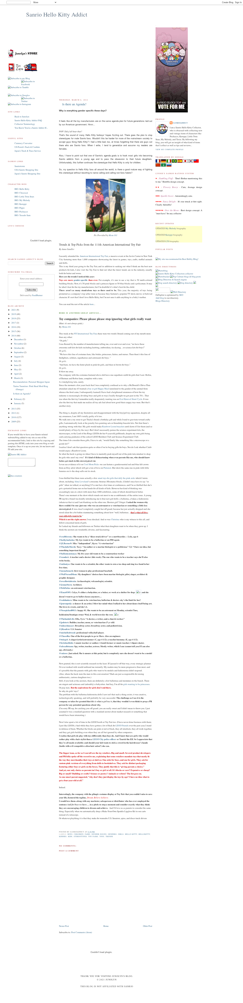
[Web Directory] (178, 291)
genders (112, 834)
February (18, 399)
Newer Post (64, 925)
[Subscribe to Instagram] (19, 104)
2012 (14, 412)
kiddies (63, 836)
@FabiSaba (64, 587)
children (78, 834)
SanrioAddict (180, 123)
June (16, 365)
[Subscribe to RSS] (136, 826)
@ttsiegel (63, 639)
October (18, 347)
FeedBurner (37, 295)
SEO (181, 294)
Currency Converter (23, 143)
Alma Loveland (81, 481)
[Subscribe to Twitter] (31, 101)
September (19, 352)
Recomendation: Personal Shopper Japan (31, 381)
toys (102, 836)
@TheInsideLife (66, 618)
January (17, 403)
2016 (14, 326)
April (16, 373)
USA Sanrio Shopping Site (26, 169)
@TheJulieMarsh (67, 546)
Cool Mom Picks (91, 464)
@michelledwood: (67, 632)
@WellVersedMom (68, 574)
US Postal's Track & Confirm (27, 146)
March (17, 378)
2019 (14, 314)
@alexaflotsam (66, 646)
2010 (14, 417)
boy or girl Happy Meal (98, 388)
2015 (14, 331)
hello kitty (131, 834)
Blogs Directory (163, 300)
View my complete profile (169, 149)
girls (121, 834)
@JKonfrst (64, 629)
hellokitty (144, 834)
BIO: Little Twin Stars (24, 196)
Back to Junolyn (22, 116)
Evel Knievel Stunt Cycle (131, 399)
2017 (14, 322)
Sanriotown (20, 166)
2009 (14, 421)
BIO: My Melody (22, 200)
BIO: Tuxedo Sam (22, 215)
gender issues (99, 834)
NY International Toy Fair (85, 333)
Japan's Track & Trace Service (28, 150)
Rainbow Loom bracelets (113, 426)
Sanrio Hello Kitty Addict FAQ (28, 120)
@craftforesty (65, 536)
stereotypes (80, 836)
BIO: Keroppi (21, 203)
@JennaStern (65, 584)
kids (70, 836)
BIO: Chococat (21, 192)
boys (70, 834)
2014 (14, 335)
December (18, 339)
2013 (14, 408)
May (16, 369)
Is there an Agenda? (74, 104)
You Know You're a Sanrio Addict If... (31, 127)
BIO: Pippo (20, 207)
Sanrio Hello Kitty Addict (56, 14)
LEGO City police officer (104, 739)
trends (109, 836)
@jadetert (63, 622)
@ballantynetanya (67, 553)
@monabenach (66, 570)
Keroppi (169, 228)
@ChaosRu (64, 636)
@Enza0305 (64, 592)
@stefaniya (64, 563)
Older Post (147, 925)
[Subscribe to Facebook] (31, 84)
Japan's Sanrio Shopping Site (27, 173)
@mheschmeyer (66, 625)
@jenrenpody (65, 603)
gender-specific (81, 279)
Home (106, 925)
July (16, 360)
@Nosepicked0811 (67, 610)
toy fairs (93, 836)
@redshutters (65, 600)
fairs (87, 834)
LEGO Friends (122, 725)
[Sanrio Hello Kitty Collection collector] (174, 273)
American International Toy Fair (94, 256)
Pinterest (107, 467)
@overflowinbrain (67, 581)
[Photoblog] (162, 270)
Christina (115, 519)
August (17, 356)
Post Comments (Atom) (81, 932)
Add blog (160, 297)
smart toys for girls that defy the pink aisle (116, 478)
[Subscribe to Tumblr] (18, 87)
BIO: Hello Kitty (22, 188)
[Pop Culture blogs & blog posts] (185, 276)
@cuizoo (63, 653)
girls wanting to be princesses (136, 684)
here (92, 304)
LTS (167, 235)
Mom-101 (113, 235)
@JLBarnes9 (65, 543)
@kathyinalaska (66, 539)
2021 (14, 309)
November (19, 343)
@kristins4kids (66, 642)
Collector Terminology (25, 123)
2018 (14, 318)
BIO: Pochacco (21, 211)
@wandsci (63, 557)
